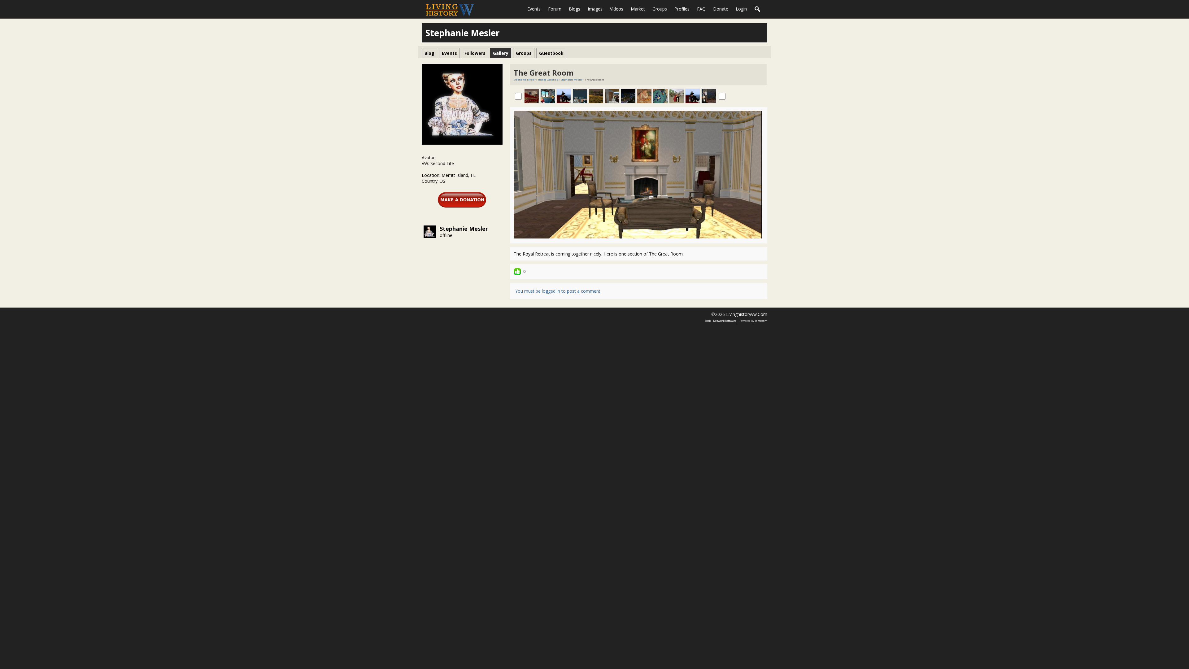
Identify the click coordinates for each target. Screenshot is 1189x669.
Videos (616, 9)
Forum (554, 9)
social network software (721, 321)
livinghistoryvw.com (746, 314)
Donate (720, 9)
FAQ (701, 9)
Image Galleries (548, 79)
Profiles (682, 9)
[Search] (758, 9)
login (741, 9)
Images (595, 9)
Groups (659, 9)
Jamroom (761, 321)
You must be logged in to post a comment (557, 291)
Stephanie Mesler (464, 228)
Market (638, 9)
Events (534, 9)
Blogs (574, 9)
